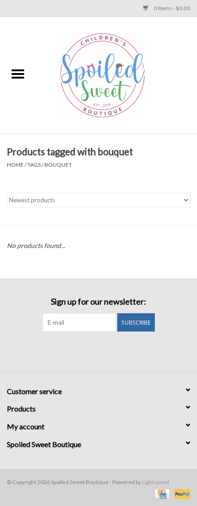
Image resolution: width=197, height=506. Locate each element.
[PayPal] (180, 493)
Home (15, 164)
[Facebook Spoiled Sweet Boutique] (90, 350)
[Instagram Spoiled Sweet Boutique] (106, 350)
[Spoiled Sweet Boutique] (116, 75)
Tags (34, 164)
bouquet (58, 164)
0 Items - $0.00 (171, 8)
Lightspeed (155, 482)
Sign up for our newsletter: (98, 301)
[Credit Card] (161, 493)
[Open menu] (18, 73)
